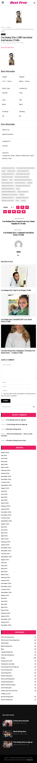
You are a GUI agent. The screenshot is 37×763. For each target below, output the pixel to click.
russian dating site (7, 197)
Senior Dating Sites (7, 700)
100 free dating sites (8, 168)
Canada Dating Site (7, 652)
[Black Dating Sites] (7, 734)
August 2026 (5, 452)
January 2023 (5, 580)
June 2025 (4, 494)
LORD (17, 189)
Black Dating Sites (6, 646)
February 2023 (5, 577)
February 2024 (5, 542)
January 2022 (5, 616)
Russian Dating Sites (7, 697)
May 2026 (4, 461)
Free (11, 180)
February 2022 (5, 613)
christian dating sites (22, 174)
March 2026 (5, 467)
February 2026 (5, 470)
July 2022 (4, 598)
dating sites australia (21, 177)
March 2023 (4, 574)
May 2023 (4, 568)
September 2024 (6, 521)
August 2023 (5, 560)
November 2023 (6, 551)
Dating (3, 658)
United (23, 200)
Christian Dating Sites (13, 429)
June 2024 (4, 530)
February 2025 (5, 506)
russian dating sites (22, 197)
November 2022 (6, 586)
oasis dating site (23, 192)
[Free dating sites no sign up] (7, 744)
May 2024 (4, 533)
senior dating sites (7, 200)
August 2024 (5, 524)
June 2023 (4, 566)
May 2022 (4, 604)
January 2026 (5, 473)
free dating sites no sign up (23, 180)
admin (4, 43)
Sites (17, 200)
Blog (2, 649)
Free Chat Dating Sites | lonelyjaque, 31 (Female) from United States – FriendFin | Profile (18, 351)
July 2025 (4, 491)
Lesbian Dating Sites (7, 682)
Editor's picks (8, 715)
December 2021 (6, 619)
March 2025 (5, 503)
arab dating (11, 171)
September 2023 (6, 557)
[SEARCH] (34, 407)
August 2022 (5, 595)
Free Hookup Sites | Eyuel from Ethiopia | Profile (16, 290)
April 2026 (4, 464)
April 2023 (4, 572)
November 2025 (6, 479)
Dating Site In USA (6, 661)
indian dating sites (7, 186)
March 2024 (5, 539)
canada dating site (7, 174)
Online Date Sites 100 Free (9, 691)
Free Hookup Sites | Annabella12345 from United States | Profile (16, 320)
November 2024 (6, 515)
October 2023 (5, 554)
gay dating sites (20, 183)
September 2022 (6, 592)
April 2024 (4, 536)
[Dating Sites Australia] (7, 723)
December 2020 (6, 625)
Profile (22, 195)
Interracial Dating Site (7, 679)
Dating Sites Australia (7, 664)
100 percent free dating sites (25, 168)
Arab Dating (4, 643)
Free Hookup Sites (6, 670)
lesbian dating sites (8, 189)
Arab (3, 171)
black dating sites (22, 171)
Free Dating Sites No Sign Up (17, 424)
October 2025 (5, 482)
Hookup (29, 183)
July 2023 (4, 563)
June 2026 (4, 458)
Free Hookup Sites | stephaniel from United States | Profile (18, 233)
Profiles (3, 34)
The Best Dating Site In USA (16, 440)
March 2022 (5, 610)
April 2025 (4, 500)
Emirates (4, 180)
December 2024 (6, 512)
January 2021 (5, 622)
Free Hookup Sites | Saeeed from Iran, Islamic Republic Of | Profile (18, 222)
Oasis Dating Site (6, 688)
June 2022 (4, 601)
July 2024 (4, 527)
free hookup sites (7, 183)
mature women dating (8, 192)
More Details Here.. (7, 47)
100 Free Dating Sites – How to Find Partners (16, 435)
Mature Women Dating (8, 685)
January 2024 (5, 545)
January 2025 (5, 509)
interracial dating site (23, 186)
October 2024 (5, 518)
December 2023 (6, 548)
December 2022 (6, 583)
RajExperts (30, 760)
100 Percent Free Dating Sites (10, 640)
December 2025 (6, 476)
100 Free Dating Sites (7, 637)
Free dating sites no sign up (16, 420)
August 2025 (5, 488)
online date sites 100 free (9, 195)
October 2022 (5, 589)
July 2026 (4, 455)
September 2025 (6, 485)
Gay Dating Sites (6, 673)
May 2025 (4, 497)
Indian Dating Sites (6, 676)
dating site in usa (7, 177)
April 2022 (4, 607)
